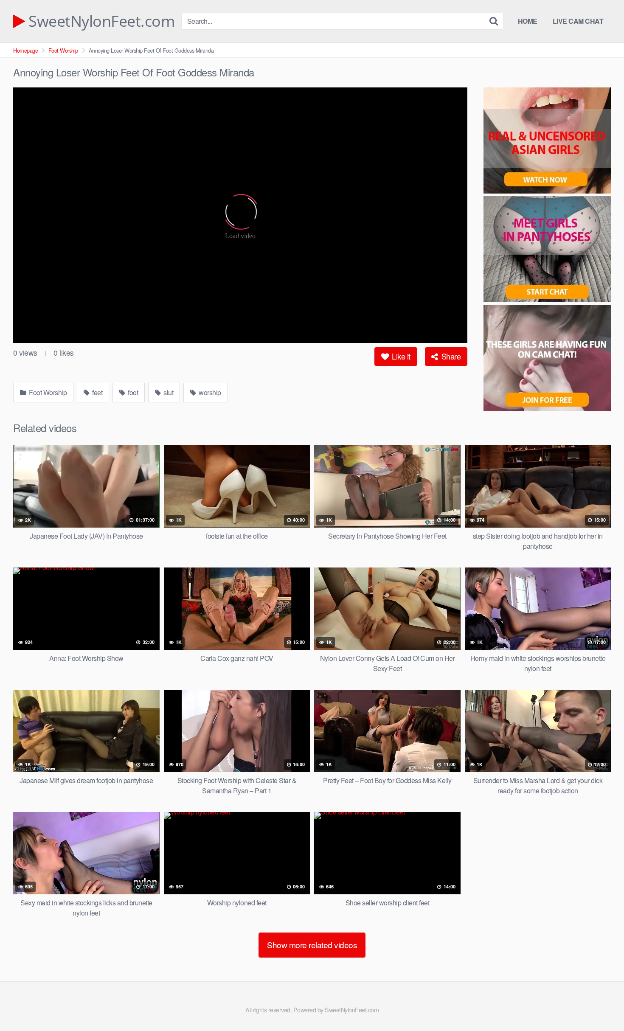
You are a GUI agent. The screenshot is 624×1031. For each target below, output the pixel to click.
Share (450, 356)
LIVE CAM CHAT (578, 21)
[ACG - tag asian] (547, 141)
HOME (527, 21)
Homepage (25, 50)
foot (132, 392)
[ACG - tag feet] (547, 359)
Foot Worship (63, 50)
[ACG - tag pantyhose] (547, 250)
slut (168, 392)
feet (97, 392)
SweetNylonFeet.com (99, 21)
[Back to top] (600, 1004)
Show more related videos (312, 944)
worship (209, 392)
